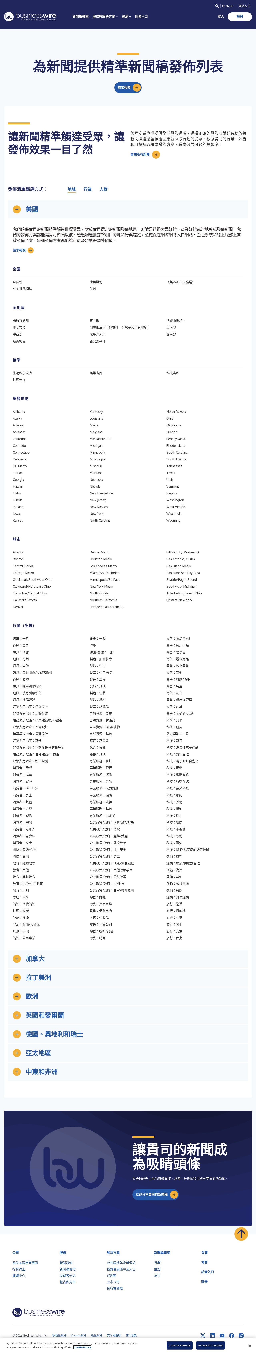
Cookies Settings (179, 1345)
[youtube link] (222, 1336)
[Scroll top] (241, 1234)
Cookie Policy (82, 1347)
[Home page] (30, 16)
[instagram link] (241, 1335)
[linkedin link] (212, 1335)
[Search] (217, 6)
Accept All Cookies (210, 1345)
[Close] (250, 1346)
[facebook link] (231, 1335)
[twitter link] (202, 1335)
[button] (128, 209)
